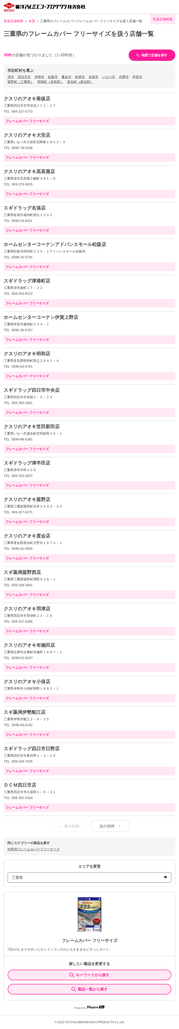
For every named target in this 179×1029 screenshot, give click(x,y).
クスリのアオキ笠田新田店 (32, 426)
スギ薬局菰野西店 (22, 572)
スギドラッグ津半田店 (27, 462)
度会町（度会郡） (80, 82)
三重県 (17, 878)
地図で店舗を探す (154, 55)
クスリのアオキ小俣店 (27, 681)
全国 (31, 21)
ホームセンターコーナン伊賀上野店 (41, 317)
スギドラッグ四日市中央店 (32, 390)
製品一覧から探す (93, 989)
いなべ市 (108, 77)
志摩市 (124, 77)
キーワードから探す (93, 975)
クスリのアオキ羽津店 (27, 608)
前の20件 (72, 826)
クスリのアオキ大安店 (27, 135)
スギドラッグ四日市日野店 (32, 748)
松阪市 (53, 77)
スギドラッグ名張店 (25, 207)
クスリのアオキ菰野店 (27, 499)
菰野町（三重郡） (20, 82)
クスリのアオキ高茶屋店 (29, 171)
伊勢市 (39, 77)
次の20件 (107, 826)
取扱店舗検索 (13, 21)
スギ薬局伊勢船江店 (25, 712)
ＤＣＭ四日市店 (20, 785)
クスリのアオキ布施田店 (29, 645)
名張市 (93, 77)
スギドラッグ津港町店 (27, 280)
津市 (10, 77)
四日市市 (24, 77)
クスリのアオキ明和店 (27, 353)
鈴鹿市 (80, 77)
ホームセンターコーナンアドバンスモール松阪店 (55, 244)
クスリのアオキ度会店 (27, 535)
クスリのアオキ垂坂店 (27, 98)
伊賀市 (137, 77)
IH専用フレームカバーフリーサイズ (33, 849)
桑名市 (66, 77)
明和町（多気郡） (50, 82)
